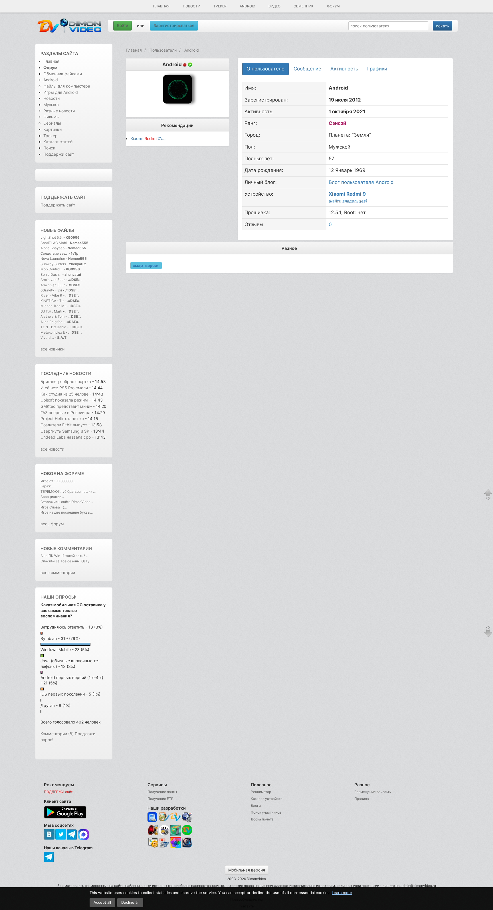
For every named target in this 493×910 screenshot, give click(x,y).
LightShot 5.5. (51, 237)
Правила (361, 798)
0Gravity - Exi (51, 290)
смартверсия (146, 265)
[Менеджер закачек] (187, 830)
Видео (274, 6)
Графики (377, 69)
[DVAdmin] (153, 843)
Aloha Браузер (53, 248)
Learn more (342, 892)
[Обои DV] (175, 847)
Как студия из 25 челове (64, 394)
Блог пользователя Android (361, 182)
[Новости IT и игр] (164, 847)
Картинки (52, 129)
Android (247, 6)
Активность (344, 69)
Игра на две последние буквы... (67, 512)
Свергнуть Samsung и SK (65, 431)
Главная (161, 6)
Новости (191, 6)
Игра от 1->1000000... (58, 481)
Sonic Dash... (51, 274)
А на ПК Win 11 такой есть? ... (64, 556)
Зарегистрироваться (173, 25)
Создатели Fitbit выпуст (64, 424)
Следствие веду (54, 253)
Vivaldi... (47, 337)
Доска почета (262, 819)
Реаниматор (261, 792)
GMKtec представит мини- (66, 406)
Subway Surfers (53, 264)
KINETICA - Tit (52, 301)
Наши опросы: (58, 597)
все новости (52, 449)
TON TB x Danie (53, 327)
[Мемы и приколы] (164, 817)
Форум (333, 6)
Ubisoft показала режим (65, 400)
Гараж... (47, 486)
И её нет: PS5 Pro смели (64, 387)
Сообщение (307, 69)
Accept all (102, 902)
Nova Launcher (53, 258)
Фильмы (51, 116)
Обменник (304, 6)
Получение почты (162, 792)
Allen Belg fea (51, 322)
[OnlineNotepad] (153, 817)
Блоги (256, 805)
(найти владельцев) (348, 200)
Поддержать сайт (63, 197)
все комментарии (58, 572)
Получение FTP (160, 798)
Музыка (51, 104)
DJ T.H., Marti (51, 311)
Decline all (130, 902)
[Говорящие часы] (153, 830)
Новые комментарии (66, 548)
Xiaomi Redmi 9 (347, 194)
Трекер (220, 6)
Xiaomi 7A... (147, 138)
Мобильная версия (246, 870)
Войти (122, 25)
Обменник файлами (62, 73)
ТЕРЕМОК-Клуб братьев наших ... (68, 491)
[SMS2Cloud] (187, 817)
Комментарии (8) (57, 733)
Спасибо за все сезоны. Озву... (66, 561)
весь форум (52, 523)
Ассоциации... (52, 496)
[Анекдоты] (175, 834)
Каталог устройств (266, 798)
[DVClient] (175, 817)
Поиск (49, 147)
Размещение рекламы (372, 792)
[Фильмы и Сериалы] (187, 847)
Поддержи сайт (58, 154)
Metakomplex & (53, 332)
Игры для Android (60, 92)
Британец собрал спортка (66, 381)
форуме (74, 473)
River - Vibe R (51, 295)
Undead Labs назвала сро (66, 437)
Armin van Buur (53, 279)
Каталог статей (57, 141)
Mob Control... (52, 269)
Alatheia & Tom (52, 316)
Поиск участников (266, 812)
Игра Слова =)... (54, 507)
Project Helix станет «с (62, 418)
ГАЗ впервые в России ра (65, 412)
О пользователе (265, 69)
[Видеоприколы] (164, 834)
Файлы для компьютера (66, 86)
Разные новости (59, 110)
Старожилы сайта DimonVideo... (67, 502)
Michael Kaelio (52, 306)
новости (80, 373)
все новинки (52, 348)
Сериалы (52, 123)
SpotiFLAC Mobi (54, 243)
